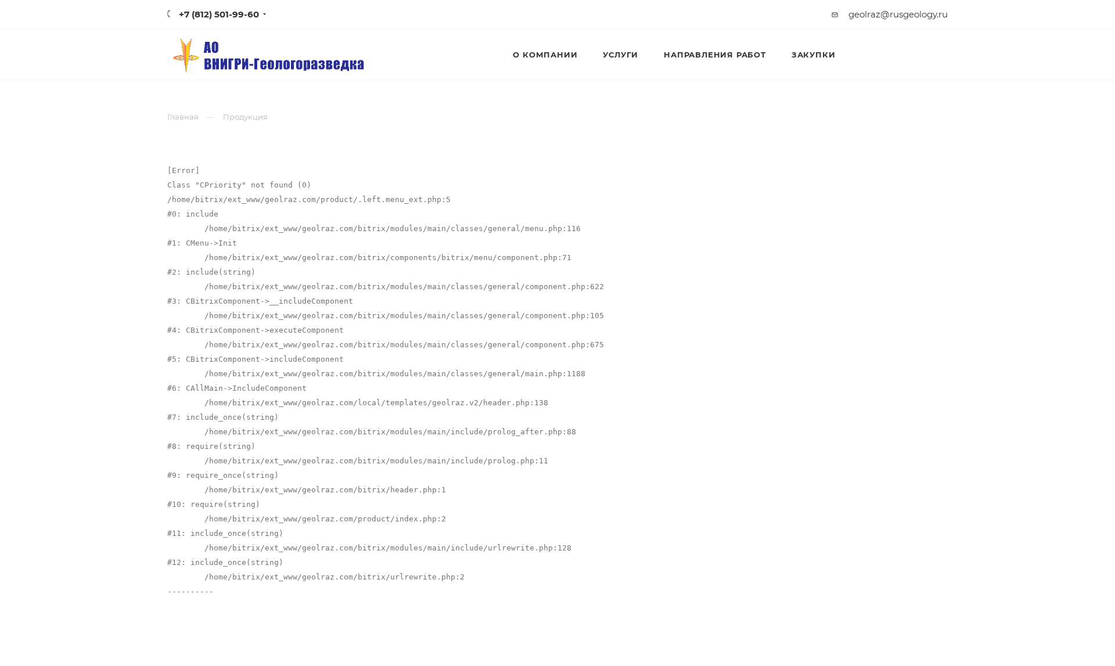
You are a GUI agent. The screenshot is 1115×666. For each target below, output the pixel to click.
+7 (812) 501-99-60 (219, 14)
